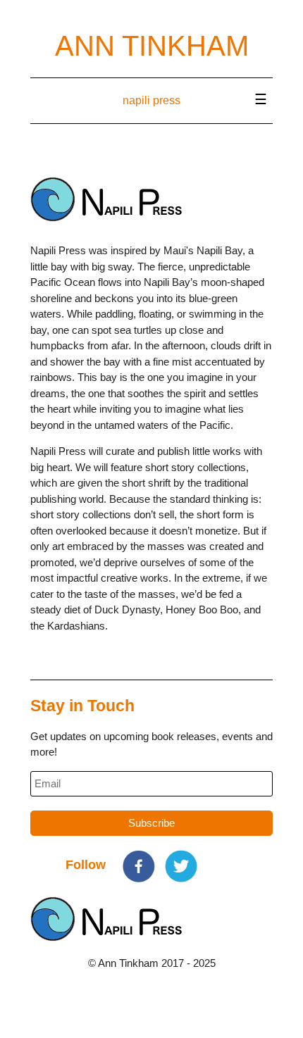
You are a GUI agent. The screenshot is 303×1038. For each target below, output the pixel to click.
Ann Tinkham (152, 45)
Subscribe (151, 823)
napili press (151, 100)
